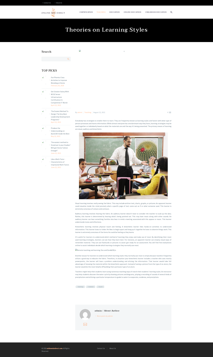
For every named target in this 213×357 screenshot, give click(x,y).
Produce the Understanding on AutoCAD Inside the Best (60, 131)
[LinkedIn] (89, 293)
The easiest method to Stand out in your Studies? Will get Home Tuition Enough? (60, 146)
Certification (86, 12)
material (90, 287)
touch (100, 287)
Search (68, 59)
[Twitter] (80, 293)
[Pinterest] (83, 293)
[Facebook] (77, 293)
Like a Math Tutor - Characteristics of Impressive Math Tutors (60, 162)
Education (114, 12)
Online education (132, 12)
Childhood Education (156, 12)
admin (79, 112)
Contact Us (47, 3)
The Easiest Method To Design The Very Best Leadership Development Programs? (60, 115)
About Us (59, 3)
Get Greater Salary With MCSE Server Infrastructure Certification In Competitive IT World (60, 97)
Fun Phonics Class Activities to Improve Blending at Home (59, 80)
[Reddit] (93, 293)
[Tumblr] (86, 293)
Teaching (101, 12)
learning (80, 287)
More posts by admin (105, 316)
